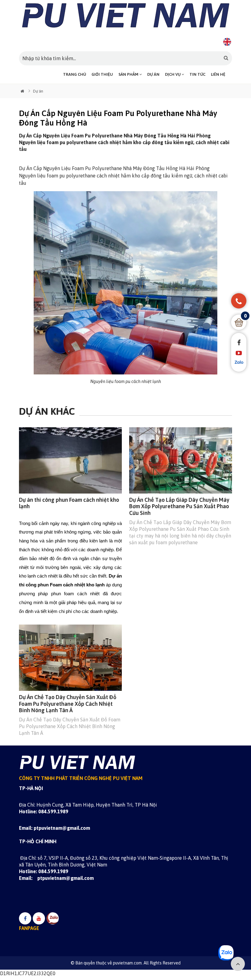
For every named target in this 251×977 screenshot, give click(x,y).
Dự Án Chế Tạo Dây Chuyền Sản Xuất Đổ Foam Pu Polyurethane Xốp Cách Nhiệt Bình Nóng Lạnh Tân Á (67, 703)
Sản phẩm (128, 74)
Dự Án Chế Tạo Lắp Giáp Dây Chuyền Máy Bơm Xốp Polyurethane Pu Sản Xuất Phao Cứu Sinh (179, 506)
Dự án (153, 74)
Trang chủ (74, 74)
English (227, 42)
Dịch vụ (173, 74)
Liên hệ (218, 74)
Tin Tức (197, 74)
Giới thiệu (102, 74)
